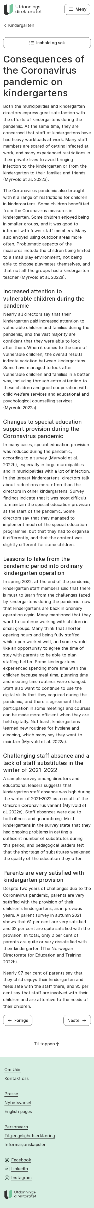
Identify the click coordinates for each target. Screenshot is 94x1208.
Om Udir (12, 1069)
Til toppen (44, 1043)
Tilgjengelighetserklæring (29, 1135)
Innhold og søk (50, 42)
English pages (18, 1111)
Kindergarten (21, 25)
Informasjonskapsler (25, 1144)
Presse (11, 1093)
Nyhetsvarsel (17, 1102)
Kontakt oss (16, 1078)
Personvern (16, 1126)
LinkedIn (19, 1168)
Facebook (21, 1159)
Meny (80, 9)
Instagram (21, 1177)
